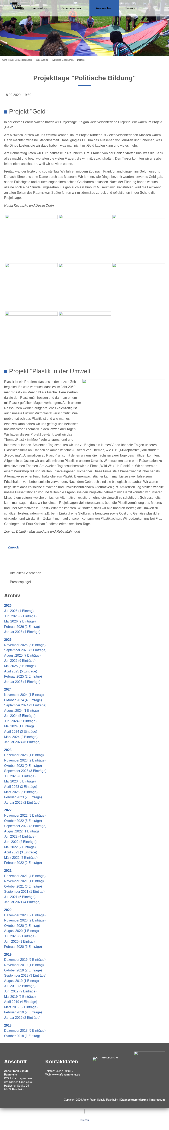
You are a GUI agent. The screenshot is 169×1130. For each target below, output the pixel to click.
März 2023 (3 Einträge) (21, 792)
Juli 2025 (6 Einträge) (19, 660)
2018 (8, 1025)
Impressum (157, 1099)
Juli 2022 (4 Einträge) (19, 836)
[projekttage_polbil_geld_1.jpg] (31, 238)
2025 (8, 639)
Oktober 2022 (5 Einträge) (23, 821)
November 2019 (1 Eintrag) (24, 965)
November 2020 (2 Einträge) (25, 920)
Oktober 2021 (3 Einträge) (23, 886)
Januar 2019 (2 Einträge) (22, 1017)
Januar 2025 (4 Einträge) (22, 682)
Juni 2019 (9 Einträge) (20, 991)
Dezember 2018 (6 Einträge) (25, 1030)
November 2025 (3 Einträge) (25, 645)
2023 (8, 750)
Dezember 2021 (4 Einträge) (25, 876)
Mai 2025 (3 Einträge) (20, 666)
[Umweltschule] (105, 1059)
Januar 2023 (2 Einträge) (22, 802)
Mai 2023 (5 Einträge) (20, 781)
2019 (8, 954)
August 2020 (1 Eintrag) (21, 931)
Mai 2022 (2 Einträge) (20, 847)
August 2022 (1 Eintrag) (21, 831)
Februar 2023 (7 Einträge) (23, 797)
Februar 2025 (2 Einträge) (23, 676)
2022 (8, 810)
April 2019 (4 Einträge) (20, 1002)
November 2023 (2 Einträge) (25, 760)
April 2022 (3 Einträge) (20, 852)
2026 (8, 605)
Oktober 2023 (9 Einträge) (23, 765)
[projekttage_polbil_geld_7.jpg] (31, 335)
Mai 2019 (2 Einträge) (20, 996)
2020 (8, 910)
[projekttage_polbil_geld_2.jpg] (85, 238)
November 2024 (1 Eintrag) (24, 695)
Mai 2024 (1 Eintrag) (19, 726)
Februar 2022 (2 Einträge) (23, 863)
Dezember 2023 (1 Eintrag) (24, 755)
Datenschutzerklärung (134, 1099)
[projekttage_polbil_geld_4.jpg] (31, 286)
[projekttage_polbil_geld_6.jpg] (138, 286)
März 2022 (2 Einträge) (21, 857)
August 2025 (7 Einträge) (22, 655)
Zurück (13, 547)
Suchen (84, 1120)
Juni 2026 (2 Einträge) (20, 616)
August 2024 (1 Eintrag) (21, 710)
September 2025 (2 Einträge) (25, 650)
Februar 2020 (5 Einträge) (23, 946)
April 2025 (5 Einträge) (20, 671)
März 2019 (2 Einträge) (21, 1007)
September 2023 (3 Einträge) (25, 771)
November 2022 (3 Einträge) (25, 815)
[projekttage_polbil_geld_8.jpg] (85, 335)
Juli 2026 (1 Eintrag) (19, 611)
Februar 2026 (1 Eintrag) (22, 626)
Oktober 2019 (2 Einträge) (23, 970)
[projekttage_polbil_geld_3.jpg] (138, 238)
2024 (8, 689)
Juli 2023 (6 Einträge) (19, 776)
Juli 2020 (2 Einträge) (19, 936)
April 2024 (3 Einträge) (20, 731)
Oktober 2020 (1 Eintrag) (22, 925)
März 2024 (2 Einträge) (21, 737)
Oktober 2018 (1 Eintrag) (22, 1036)
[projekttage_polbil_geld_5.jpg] (85, 286)
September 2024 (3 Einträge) (25, 705)
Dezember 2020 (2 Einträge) (25, 915)
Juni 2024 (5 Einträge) (20, 721)
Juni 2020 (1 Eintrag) (19, 941)
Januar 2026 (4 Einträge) (22, 632)
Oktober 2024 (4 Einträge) (23, 700)
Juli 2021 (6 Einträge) (19, 897)
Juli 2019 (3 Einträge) (19, 986)
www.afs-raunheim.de (66, 1074)
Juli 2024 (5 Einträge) (19, 715)
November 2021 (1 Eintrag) (24, 881)
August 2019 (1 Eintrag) (21, 981)
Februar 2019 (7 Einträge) (23, 1012)
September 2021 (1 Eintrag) (24, 891)
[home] (17, 5)
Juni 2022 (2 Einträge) (20, 842)
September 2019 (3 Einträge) (25, 975)
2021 (8, 870)
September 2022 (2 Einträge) (25, 826)
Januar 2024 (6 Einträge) (22, 742)
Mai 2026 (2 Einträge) (20, 621)
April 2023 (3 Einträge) (20, 786)
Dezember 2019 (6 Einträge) (25, 959)
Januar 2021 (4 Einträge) (22, 902)
